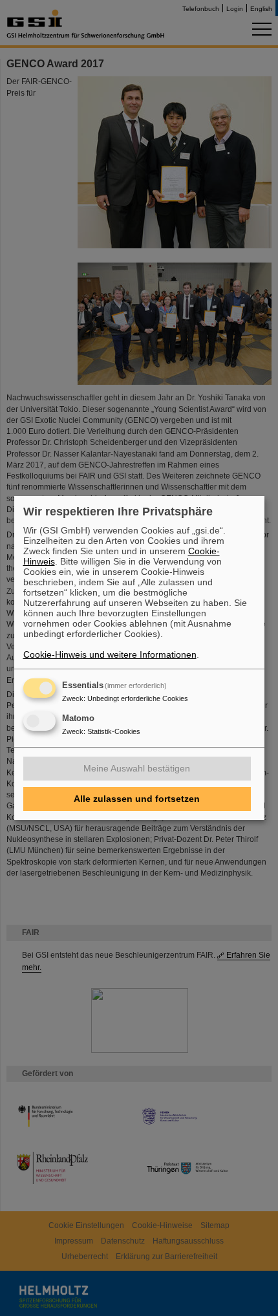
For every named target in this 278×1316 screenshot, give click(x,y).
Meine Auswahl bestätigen (136, 768)
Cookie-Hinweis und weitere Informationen (110, 654)
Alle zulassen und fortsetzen (137, 798)
